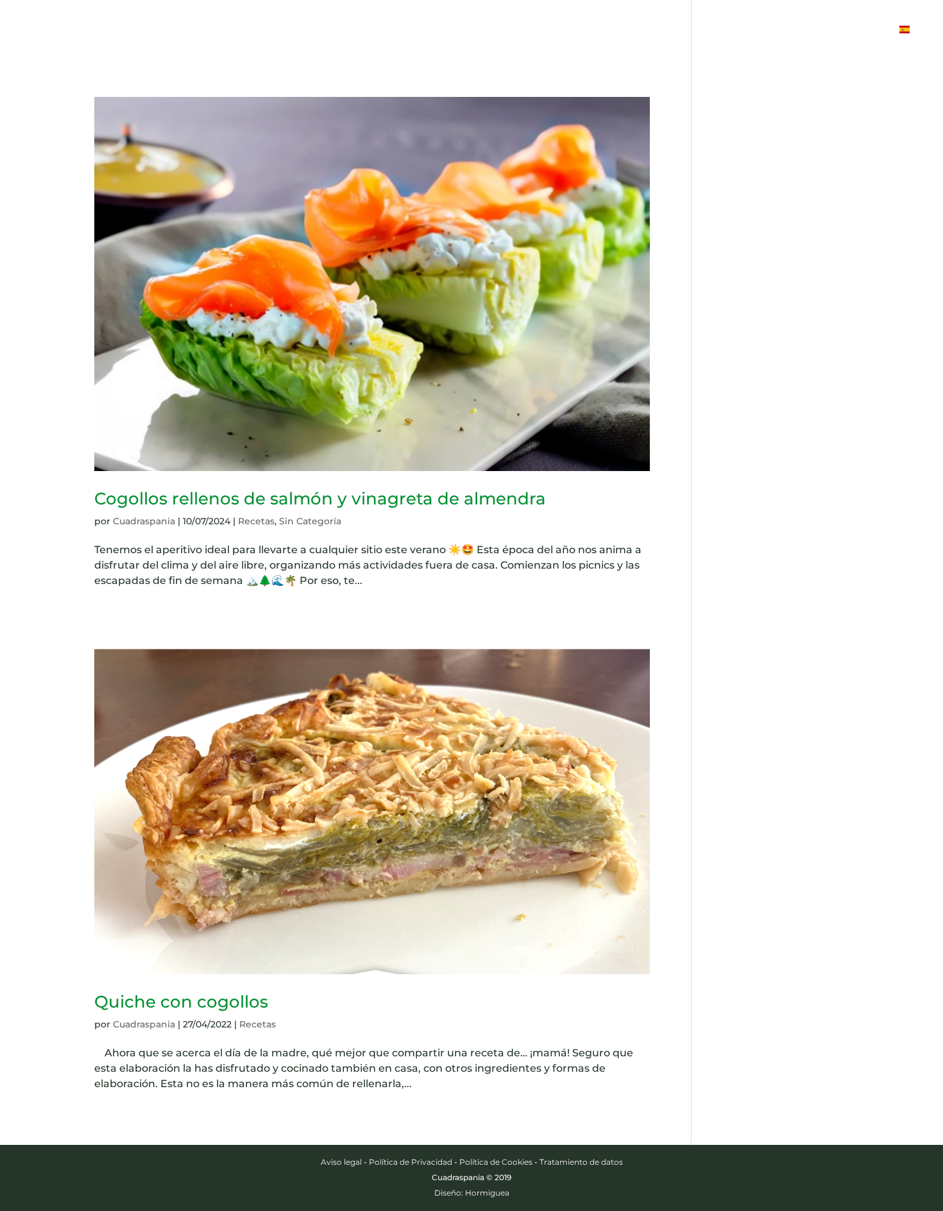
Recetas (790, 31)
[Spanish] (910, 43)
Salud (736, 31)
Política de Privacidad (410, 1162)
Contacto (856, 31)
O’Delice (479, 31)
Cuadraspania (144, 521)
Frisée (534, 31)
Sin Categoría (310, 521)
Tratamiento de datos (581, 1162)
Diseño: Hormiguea (471, 1193)
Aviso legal (341, 1162)
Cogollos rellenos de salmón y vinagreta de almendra (320, 498)
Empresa (667, 31)
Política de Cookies (495, 1162)
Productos (597, 31)
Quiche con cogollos (181, 1002)
